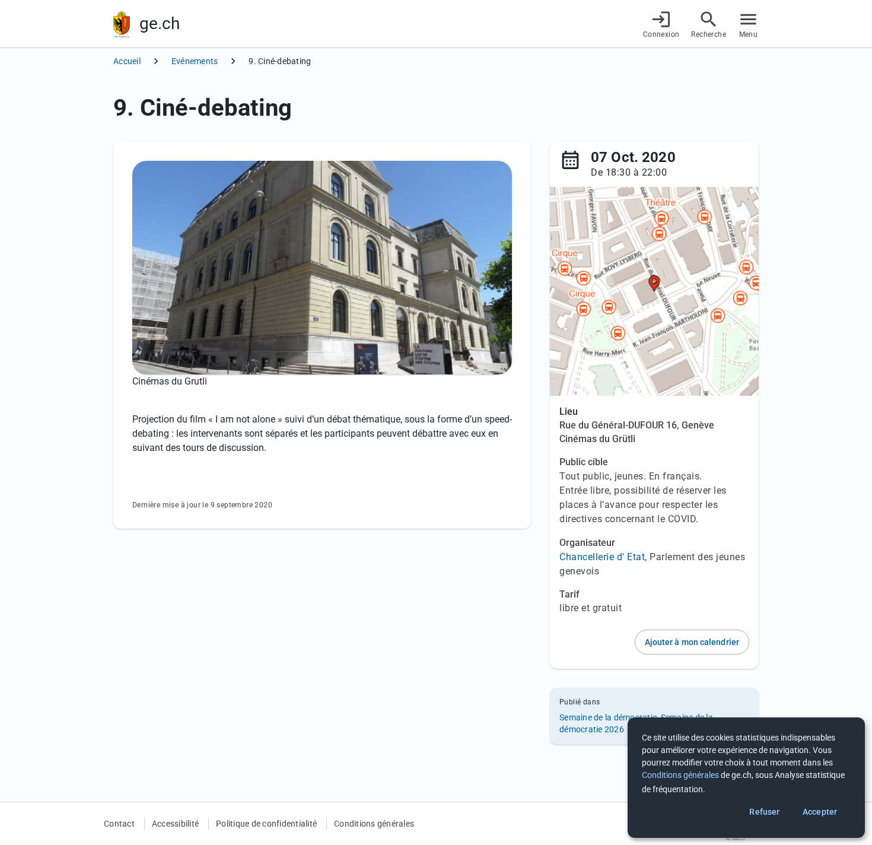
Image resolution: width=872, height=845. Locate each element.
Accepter (820, 812)
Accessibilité (175, 823)
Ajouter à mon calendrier (692, 642)
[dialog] (746, 777)
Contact (119, 823)
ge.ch (159, 23)
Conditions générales (374, 823)
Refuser (764, 812)
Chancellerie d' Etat (602, 557)
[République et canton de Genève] (121, 24)
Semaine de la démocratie (608, 717)
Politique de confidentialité (266, 823)
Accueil (127, 61)
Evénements (194, 61)
